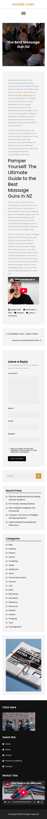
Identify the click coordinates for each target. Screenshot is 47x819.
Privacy (8, 755)
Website (11, 434)
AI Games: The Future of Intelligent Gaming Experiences (23, 516)
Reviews (20, 313)
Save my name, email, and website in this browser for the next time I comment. (23, 450)
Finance (12, 553)
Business (12, 549)
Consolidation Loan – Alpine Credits (23, 334)
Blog (10, 544)
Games (12, 557)
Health (11, 565)
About (7, 749)
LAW (10, 586)
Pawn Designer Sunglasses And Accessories (22, 509)
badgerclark (15, 309)
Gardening (13, 561)
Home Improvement (17, 577)
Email (11, 421)
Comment (13, 373)
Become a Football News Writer (25, 340)
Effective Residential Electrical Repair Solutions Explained (25, 498)
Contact (8, 766)
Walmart (27, 223)
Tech (11, 622)
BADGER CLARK (23, 4)
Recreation (13, 598)
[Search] (38, 476)
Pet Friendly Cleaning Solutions (22, 503)
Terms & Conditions (13, 761)
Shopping (13, 618)
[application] (23, 792)
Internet (12, 581)
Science (12, 614)
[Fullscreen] (42, 802)
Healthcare (13, 569)
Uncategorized (15, 627)
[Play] (5, 802)
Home (11, 573)
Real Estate (13, 594)
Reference (13, 602)
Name (11, 408)
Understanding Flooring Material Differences (22, 523)
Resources (13, 606)
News (11, 590)
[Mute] (38, 802)
